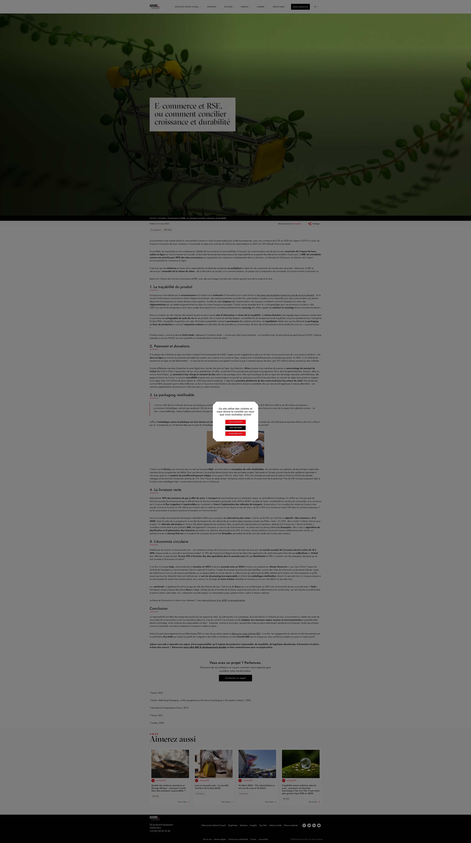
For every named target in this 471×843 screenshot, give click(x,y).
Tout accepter (235, 422)
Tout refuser (235, 428)
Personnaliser (235, 433)
